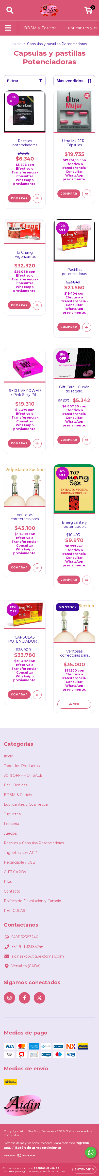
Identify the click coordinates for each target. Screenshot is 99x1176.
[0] (88, 11)
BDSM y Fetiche (40, 28)
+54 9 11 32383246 (27, 946)
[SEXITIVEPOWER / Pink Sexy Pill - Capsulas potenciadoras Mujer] (37, 443)
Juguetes (12, 814)
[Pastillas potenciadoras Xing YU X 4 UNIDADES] (86, 327)
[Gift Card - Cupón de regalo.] (86, 440)
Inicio (17, 44)
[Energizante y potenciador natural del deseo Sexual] (86, 580)
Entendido (84, 1169)
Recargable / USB (19, 862)
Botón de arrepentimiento (38, 1148)
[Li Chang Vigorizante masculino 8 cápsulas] (37, 305)
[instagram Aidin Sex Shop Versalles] (9, 998)
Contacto (12, 891)
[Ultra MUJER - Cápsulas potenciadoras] (86, 193)
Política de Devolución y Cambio (32, 901)
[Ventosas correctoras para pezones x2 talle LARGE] (37, 567)
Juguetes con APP (20, 852)
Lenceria (11, 823)
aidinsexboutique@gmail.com (37, 956)
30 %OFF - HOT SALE (23, 775)
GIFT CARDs (15, 872)
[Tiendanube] (20, 1156)
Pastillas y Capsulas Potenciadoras (34, 843)
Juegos (10, 833)
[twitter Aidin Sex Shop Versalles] (39, 998)
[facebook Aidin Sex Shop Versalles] (24, 998)
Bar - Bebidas (15, 785)
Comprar (68, 439)
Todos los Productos (22, 766)
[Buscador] (10, 10)
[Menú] (8, 28)
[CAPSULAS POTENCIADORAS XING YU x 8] (37, 694)
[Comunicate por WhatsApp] (90, 1152)
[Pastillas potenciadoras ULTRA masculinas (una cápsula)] (37, 198)
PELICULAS (14, 910)
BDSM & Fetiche (19, 794)
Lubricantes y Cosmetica (26, 804)
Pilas (8, 881)
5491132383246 (24, 937)
